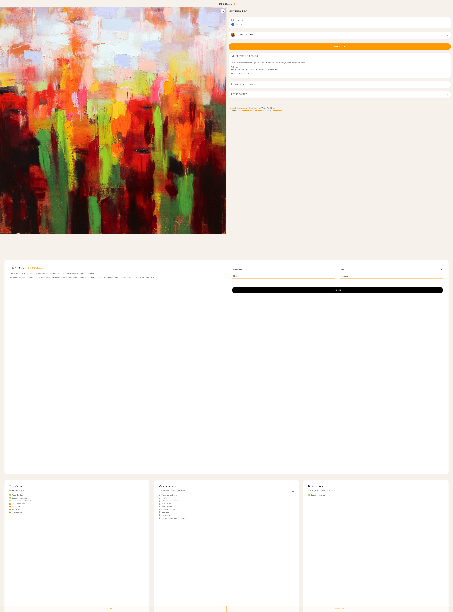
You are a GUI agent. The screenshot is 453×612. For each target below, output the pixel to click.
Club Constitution (18, 504)
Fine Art (164, 498)
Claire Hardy (244, 34)
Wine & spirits (166, 507)
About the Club (17, 495)
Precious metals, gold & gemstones (174, 518)
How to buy (16, 509)
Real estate (165, 515)
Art (246, 108)
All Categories (239, 108)
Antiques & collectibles (169, 501)
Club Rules (16, 507)
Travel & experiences (169, 495)
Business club (17, 512)
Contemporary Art (255, 108)
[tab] (340, 22)
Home (231, 108)
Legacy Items (277, 110)
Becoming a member (20, 498)
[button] (223, 11)
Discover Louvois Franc (23, 501)
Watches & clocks (167, 512)
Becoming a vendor (318, 495)
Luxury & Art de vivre (169, 509)
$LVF (87, 277)
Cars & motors (166, 504)
